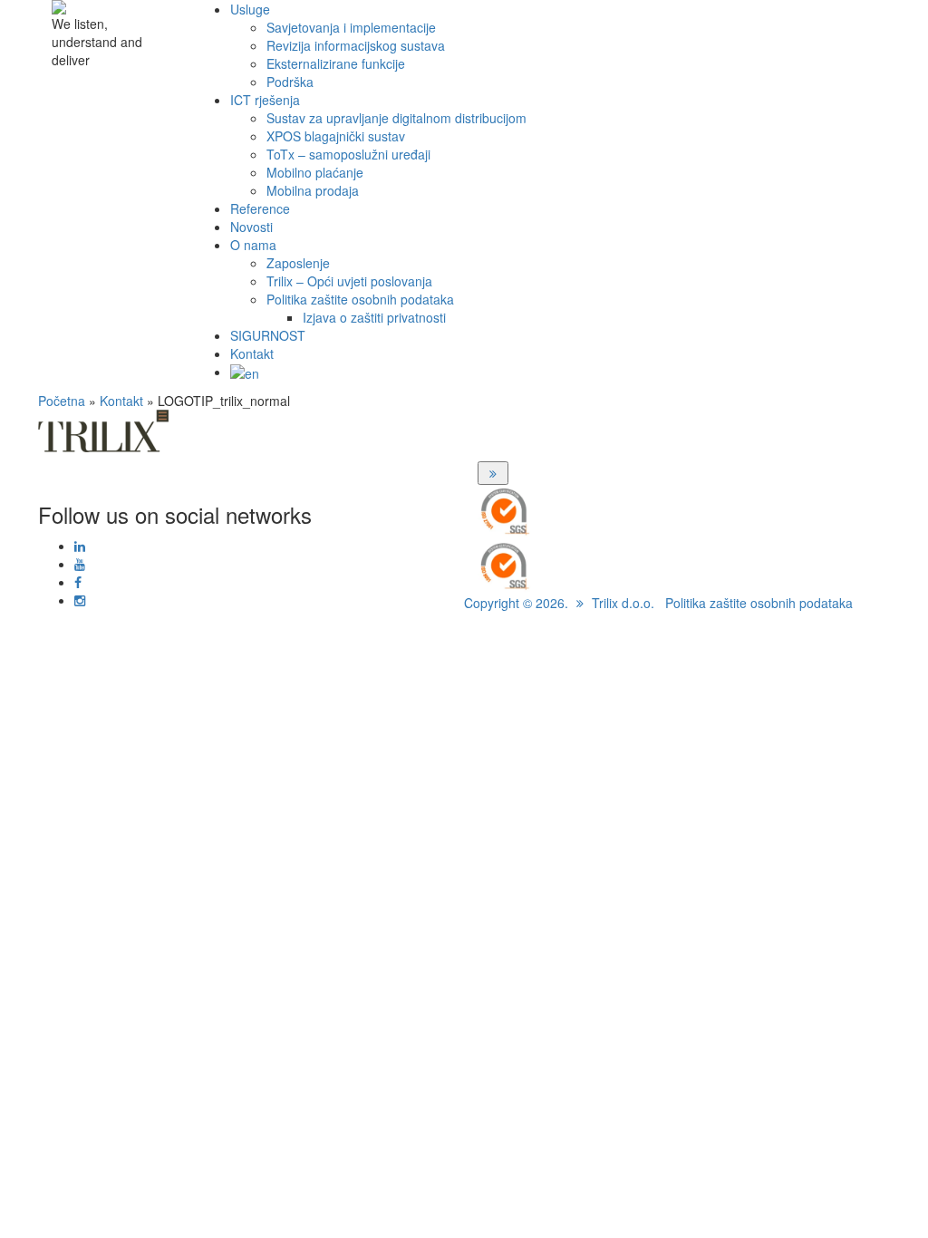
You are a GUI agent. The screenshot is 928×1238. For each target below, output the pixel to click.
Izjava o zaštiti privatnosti (374, 317)
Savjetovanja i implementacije (351, 27)
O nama (253, 245)
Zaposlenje (298, 263)
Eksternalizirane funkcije (335, 63)
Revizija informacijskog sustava (355, 45)
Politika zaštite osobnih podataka (360, 299)
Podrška (290, 82)
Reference (260, 208)
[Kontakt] (493, 473)
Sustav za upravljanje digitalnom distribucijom (396, 118)
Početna (61, 401)
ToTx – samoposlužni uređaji (348, 154)
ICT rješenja (265, 100)
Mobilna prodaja (312, 190)
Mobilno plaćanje (314, 172)
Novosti (251, 227)
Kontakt (252, 353)
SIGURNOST (267, 335)
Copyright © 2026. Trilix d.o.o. (559, 603)
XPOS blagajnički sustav (335, 136)
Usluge (250, 9)
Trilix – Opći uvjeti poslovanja (349, 281)
